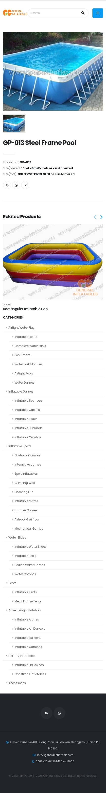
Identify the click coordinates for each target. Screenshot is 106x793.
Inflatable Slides (26, 419)
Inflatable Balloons (28, 638)
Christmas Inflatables (30, 674)
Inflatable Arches (27, 619)
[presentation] (95, 217)
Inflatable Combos (28, 437)
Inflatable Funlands (29, 428)
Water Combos (25, 574)
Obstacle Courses (27, 455)
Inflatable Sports (20, 446)
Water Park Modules (29, 364)
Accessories (17, 683)
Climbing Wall (25, 483)
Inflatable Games (21, 392)
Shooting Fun (24, 492)
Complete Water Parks (30, 346)
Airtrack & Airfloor (27, 519)
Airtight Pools (24, 373)
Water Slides (17, 538)
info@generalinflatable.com (55, 755)
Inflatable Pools (25, 556)
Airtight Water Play (21, 328)
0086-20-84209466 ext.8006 (55, 761)
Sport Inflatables (26, 474)
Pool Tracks (23, 355)
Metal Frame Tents (28, 601)
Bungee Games (26, 510)
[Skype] (7, 185)
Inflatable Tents (26, 592)
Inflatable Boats (26, 337)
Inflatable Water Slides (31, 547)
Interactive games (28, 465)
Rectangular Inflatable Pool (26, 308)
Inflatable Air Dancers (30, 629)
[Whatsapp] (16, 185)
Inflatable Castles (27, 410)
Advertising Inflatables (24, 610)
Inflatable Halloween (29, 665)
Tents (12, 583)
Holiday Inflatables (21, 656)
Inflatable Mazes (26, 501)
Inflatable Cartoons (28, 647)
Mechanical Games (29, 529)
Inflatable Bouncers (29, 401)
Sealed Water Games (30, 565)
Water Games (25, 383)
